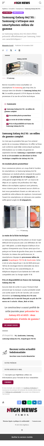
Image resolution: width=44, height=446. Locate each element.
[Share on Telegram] (15, 50)
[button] (4, 3)
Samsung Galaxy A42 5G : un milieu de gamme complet (20, 110)
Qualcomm (31, 260)
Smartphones (20, 9)
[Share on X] (11, 50)
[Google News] (21, 414)
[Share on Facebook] (7, 50)
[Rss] (27, 414)
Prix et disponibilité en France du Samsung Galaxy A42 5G (20, 125)
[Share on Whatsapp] (29, 402)
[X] (18, 414)
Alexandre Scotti (7, 45)
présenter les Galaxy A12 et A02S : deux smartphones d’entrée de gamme (21, 315)
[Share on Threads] (19, 50)
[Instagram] (24, 414)
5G (14, 88)
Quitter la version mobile (22, 437)
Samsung (18, 88)
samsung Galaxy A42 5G (11, 339)
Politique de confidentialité (13, 392)
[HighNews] (22, 2)
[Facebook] (16, 414)
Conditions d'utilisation (30, 388)
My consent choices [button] (11, 325)
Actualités (12, 9)
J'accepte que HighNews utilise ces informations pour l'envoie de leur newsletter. (20, 376)
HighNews (5, 9)
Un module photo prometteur (20, 116)
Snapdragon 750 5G (16, 260)
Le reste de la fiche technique (20, 120)
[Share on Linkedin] (34, 402)
